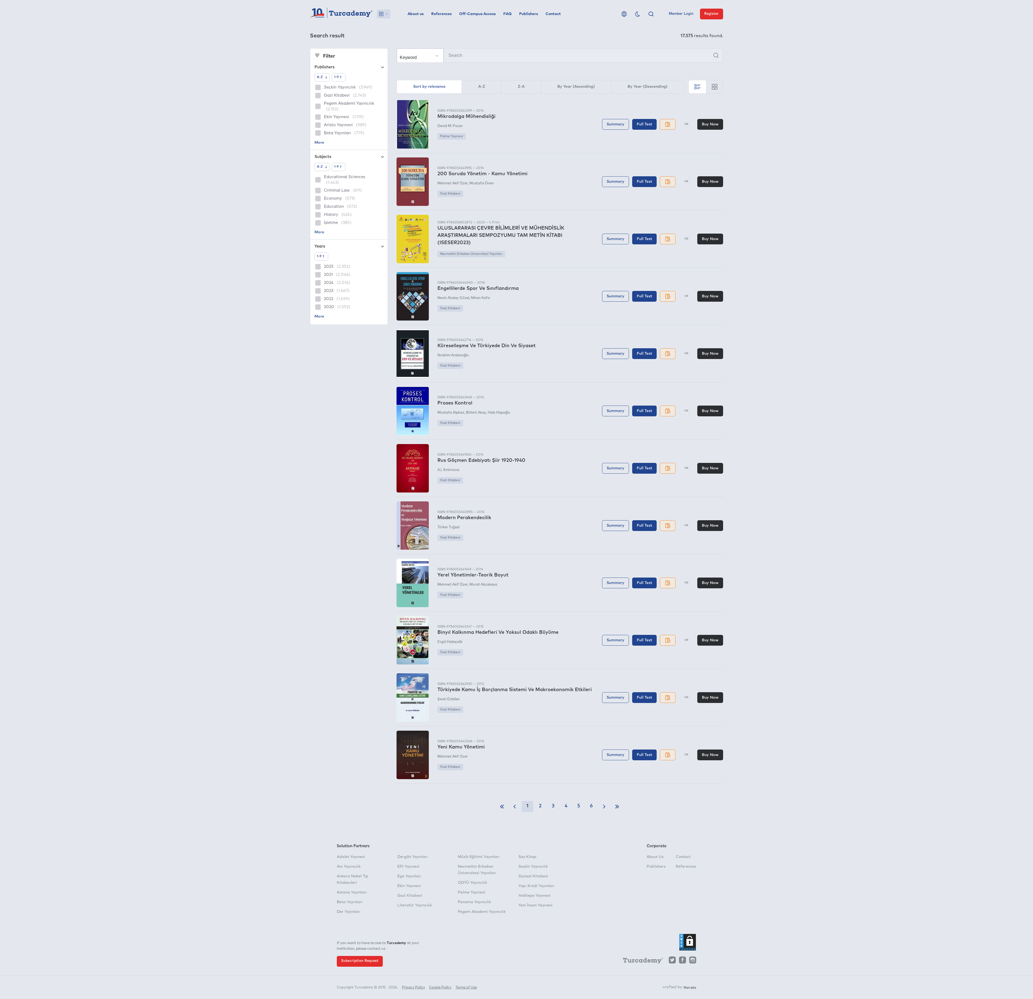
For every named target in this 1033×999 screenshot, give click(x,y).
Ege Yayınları (409, 876)
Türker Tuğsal (448, 527)
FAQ (507, 14)
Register (711, 14)
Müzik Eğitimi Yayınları (479, 857)
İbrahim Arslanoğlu (453, 355)
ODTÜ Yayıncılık (472, 883)
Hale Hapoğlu (499, 412)
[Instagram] (692, 961)
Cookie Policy (440, 987)
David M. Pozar (450, 126)
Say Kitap (527, 857)
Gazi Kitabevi (450, 193)
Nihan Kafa (480, 298)
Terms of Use (466, 987)
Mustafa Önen (481, 183)
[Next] (604, 806)
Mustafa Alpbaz (450, 412)
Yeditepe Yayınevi (534, 896)
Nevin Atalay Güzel (453, 298)
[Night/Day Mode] (637, 14)
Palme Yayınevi (451, 136)
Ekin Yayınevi (409, 886)
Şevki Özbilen (448, 699)
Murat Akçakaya (483, 584)
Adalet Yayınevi (351, 857)
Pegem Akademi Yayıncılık (481, 912)
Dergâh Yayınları (412, 857)
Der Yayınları (348, 912)
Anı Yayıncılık (348, 866)
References (441, 14)
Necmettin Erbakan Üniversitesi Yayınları (471, 254)
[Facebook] (682, 961)
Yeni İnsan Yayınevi (535, 905)
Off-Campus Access (477, 14)
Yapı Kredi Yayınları (536, 886)
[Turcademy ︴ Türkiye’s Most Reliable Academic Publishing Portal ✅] (341, 14)
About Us (655, 857)
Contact (553, 14)
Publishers (528, 14)
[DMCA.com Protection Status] (687, 942)
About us (416, 14)
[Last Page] (617, 806)
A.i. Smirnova (448, 470)
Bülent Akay (476, 412)
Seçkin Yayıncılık (533, 866)
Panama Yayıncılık (474, 902)
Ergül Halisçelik (449, 642)
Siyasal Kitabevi (533, 876)
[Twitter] (672, 961)
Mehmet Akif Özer (452, 183)
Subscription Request (359, 961)
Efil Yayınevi (408, 866)
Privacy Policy (413, 987)
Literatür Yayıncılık (414, 905)
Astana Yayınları (352, 892)
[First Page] (502, 806)
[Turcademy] (640, 961)
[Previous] (514, 806)
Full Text (644, 124)
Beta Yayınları (350, 902)
